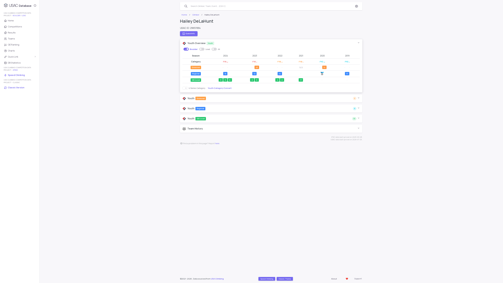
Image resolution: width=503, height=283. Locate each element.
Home (184, 14)
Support (358, 278)
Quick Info (190, 33)
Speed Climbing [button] (266, 278)
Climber (195, 14)
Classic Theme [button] (284, 278)
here (217, 143)
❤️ (347, 278)
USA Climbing (217, 278)
